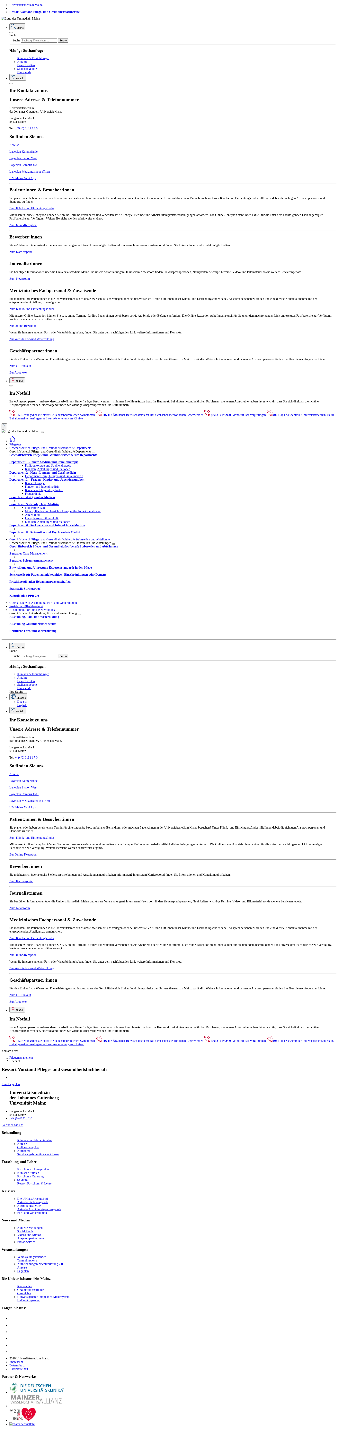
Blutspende (24, 72)
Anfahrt (22, 61)
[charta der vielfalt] (22, 1424)
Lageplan (23, 1271)
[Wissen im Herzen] (23, 1420)
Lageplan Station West (23, 158)
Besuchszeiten (26, 65)
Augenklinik (32, 514)
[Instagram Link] (12, 1338)
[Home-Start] (12, 441)
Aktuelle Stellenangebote (32, 1202)
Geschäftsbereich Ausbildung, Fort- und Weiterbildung (43, 602)
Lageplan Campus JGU (24, 165)
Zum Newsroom (19, 278)
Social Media (25, 1231)
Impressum (16, 1362)
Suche (13, 35)
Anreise (14, 145)
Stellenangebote (27, 68)
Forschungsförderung (30, 1176)
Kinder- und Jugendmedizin (42, 486)
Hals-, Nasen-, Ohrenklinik (41, 518)
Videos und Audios (29, 1234)
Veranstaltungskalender (31, 1257)
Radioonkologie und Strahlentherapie (48, 465)
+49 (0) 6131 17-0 (26, 128)
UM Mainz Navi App (22, 178)
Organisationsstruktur (30, 1289)
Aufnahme (23, 1150)
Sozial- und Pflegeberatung (26, 606)
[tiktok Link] (12, 1351)
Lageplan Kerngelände (23, 151)
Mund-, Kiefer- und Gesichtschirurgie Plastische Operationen (63, 511)
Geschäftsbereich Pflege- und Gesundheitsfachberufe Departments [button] (50, 448)
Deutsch (22, 701)
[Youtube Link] (13, 1331)
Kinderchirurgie (35, 483)
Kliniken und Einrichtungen (34, 1140)
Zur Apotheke (18, 372)
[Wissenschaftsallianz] (36, 1405)
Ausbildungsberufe (29, 1205)
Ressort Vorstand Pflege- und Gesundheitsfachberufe (44, 11)
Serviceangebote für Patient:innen (38, 1154)
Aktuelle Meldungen (30, 1227)
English (22, 705)
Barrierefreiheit (18, 1369)
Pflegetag (15, 444)
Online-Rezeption (28, 1147)
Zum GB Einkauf (20, 365)
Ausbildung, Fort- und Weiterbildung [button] (32, 609)
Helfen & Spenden (28, 1300)
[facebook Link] (12, 1345)
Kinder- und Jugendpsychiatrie (44, 490)
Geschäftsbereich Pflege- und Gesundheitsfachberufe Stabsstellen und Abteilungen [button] (60, 539)
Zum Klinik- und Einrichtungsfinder (31, 208)
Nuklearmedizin (35, 507)
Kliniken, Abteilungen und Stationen (47, 469)
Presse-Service (26, 1242)
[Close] (11, 32)
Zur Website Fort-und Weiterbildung (31, 339)
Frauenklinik (33, 493)
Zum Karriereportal (21, 252)
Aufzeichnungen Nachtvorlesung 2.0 (40, 1264)
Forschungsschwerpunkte (33, 1169)
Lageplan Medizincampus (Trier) (29, 171)
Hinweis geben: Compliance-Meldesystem (43, 1296)
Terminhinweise (27, 1260)
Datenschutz (17, 1365)
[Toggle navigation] (42, 432)
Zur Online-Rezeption (23, 225)
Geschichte (24, 1293)
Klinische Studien (28, 1173)
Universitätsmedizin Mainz (25, 4)
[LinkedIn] (12, 1325)
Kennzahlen (24, 1286)
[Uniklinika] (36, 1392)
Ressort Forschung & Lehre (34, 1183)
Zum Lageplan (11, 1084)
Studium (22, 1180)
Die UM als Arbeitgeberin (33, 1198)
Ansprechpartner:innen (31, 1238)
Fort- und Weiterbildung (32, 1212)
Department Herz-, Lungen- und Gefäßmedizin (54, 476)
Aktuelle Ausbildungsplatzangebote (39, 1209)
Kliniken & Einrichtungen (33, 58)
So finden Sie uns (12, 1125)
